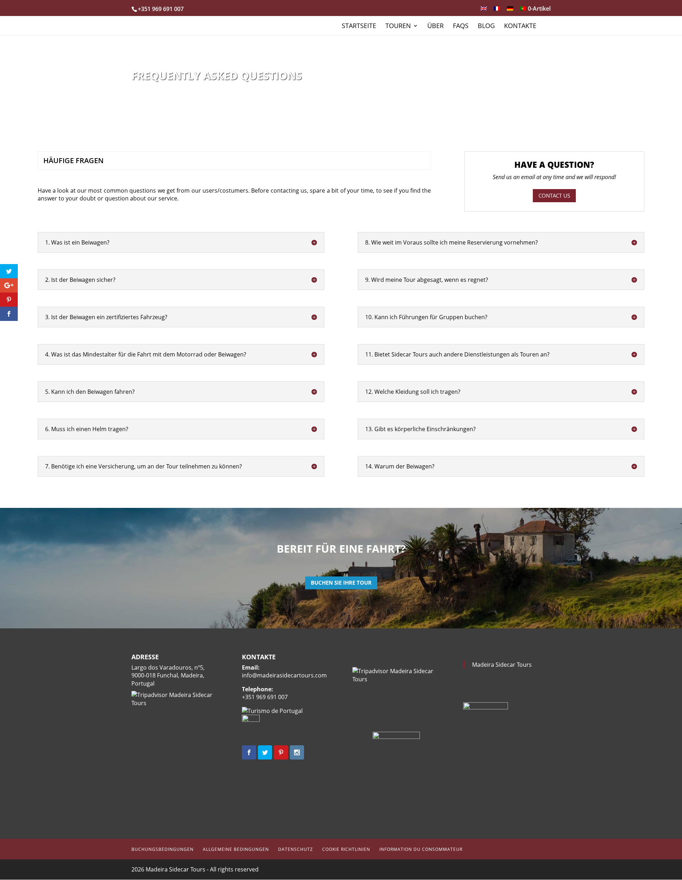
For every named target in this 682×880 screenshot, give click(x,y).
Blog (486, 26)
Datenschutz (295, 849)
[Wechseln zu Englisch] (484, 11)
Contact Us (554, 195)
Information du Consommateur (420, 849)
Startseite (359, 26)
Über (435, 26)
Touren (398, 26)
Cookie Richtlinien (346, 849)
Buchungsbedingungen (162, 849)
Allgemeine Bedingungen (236, 849)
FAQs (461, 26)
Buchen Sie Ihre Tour (341, 582)
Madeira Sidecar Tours (502, 665)
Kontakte (520, 26)
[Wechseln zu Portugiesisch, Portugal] (523, 11)
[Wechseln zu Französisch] (497, 11)
